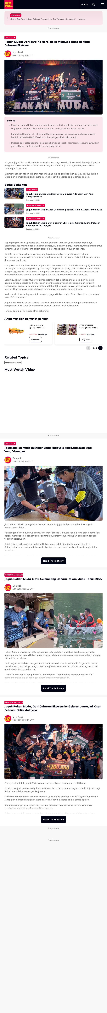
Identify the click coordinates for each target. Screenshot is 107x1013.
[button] (7, 17)
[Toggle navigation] (102, 4)
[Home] (8, 4)
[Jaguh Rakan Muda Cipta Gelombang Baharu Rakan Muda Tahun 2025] (14, 209)
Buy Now (35, 339)
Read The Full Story (53, 560)
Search (93, 4)
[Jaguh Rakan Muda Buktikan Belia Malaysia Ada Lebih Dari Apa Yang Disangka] (14, 193)
